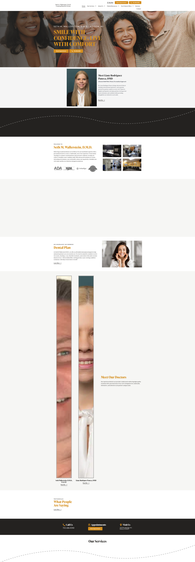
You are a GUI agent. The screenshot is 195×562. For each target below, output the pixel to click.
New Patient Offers (126, 6)
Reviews (137, 6)
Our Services (90, 6)
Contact (138, 9)
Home (83, 6)
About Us (100, 6)
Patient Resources (112, 6)
